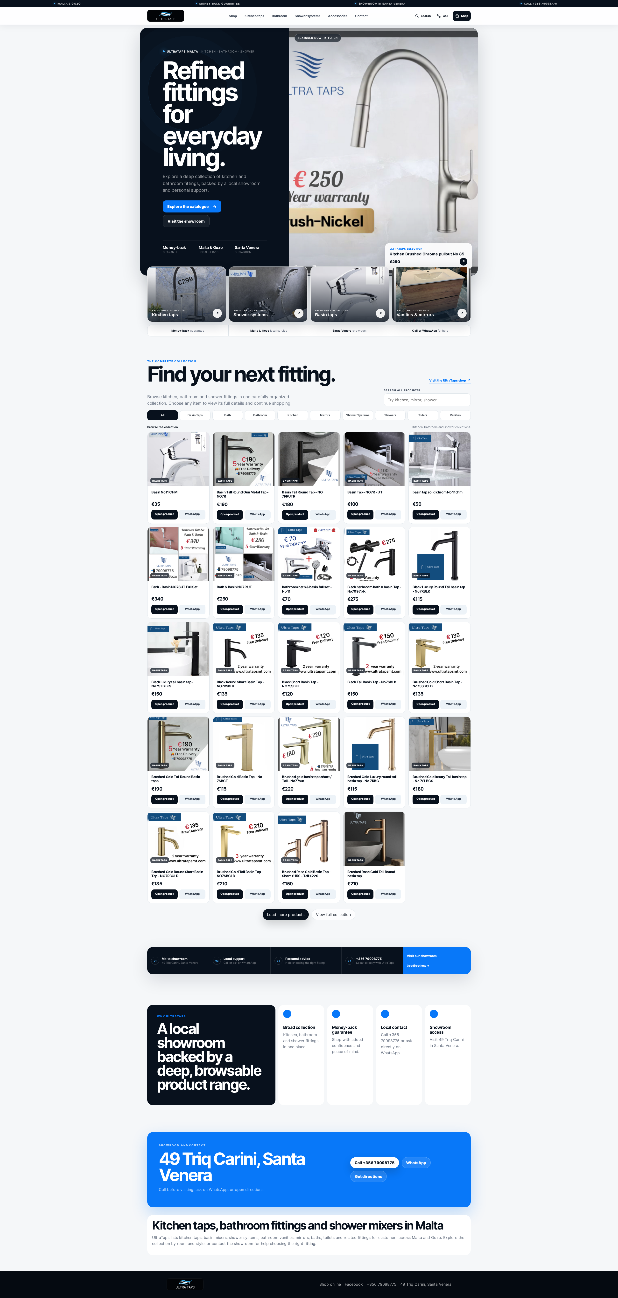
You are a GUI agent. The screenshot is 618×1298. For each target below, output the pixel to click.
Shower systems (307, 16)
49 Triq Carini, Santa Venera (425, 1284)
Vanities (455, 415)
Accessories (337, 16)
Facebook (354, 1284)
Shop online (330, 1284)
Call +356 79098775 (375, 1162)
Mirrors (325, 415)
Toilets (422, 415)
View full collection (333, 914)
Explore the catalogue (192, 206)
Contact (361, 16)
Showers (390, 415)
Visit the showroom (186, 221)
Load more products (285, 914)
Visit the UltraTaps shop (450, 380)
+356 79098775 (381, 1284)
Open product (164, 514)
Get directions (368, 1176)
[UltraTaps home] (165, 16)
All (162, 415)
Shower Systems (358, 415)
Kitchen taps (254, 16)
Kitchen (293, 415)
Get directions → (418, 965)
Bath (227, 415)
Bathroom (279, 16)
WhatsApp (192, 514)
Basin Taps (195, 415)
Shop (233, 16)
